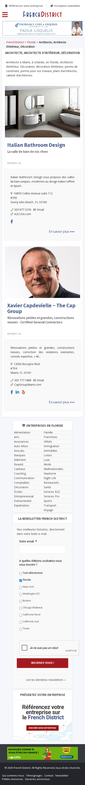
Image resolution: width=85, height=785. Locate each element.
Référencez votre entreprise (25, 6)
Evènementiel (22, 501)
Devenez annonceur (37, 779)
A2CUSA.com (22, 214)
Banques (19, 455)
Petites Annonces (12, 779)
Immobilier (50, 451)
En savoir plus (62, 231)
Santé (47, 487)
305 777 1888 (22, 380)
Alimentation (22, 432)
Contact (48, 775)
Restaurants (51, 482)
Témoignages (34, 775)
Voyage (48, 510)
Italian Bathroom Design (36, 145)
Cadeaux (19, 469)
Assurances (21, 441)
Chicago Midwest (32, 607)
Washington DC (31, 593)
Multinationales (53, 469)
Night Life (50, 478)
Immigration (51, 446)
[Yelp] (23, 392)
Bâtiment (20, 460)
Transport (50, 505)
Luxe (47, 460)
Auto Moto (21, 446)
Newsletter (61, 775)
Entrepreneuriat (24, 496)
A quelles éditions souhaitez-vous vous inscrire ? (40, 562)
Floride (31, 42)
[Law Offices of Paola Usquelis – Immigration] (42, 28)
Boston (27, 600)
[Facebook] (11, 221)
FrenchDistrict (15, 42)
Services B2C (52, 492)
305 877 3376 (22, 209)
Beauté (18, 464)
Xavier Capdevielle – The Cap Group (41, 308)
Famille (48, 432)
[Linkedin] (17, 392)
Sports (48, 501)
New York (28, 586)
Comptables (21, 482)
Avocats (19, 451)
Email (40, 209)
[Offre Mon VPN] (42, 753)
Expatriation (21, 505)
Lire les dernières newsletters (46, 680)
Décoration (21, 487)
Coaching (20, 473)
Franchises (50, 437)
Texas (26, 628)
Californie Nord (31, 614)
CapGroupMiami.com (27, 384)
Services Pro (52, 496)
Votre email (28, 541)
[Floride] (42, 14)
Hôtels (48, 441)
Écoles (18, 492)
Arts (16, 437)
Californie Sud (31, 621)
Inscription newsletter (67, 6)
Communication (24, 478)
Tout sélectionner (33, 573)
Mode (47, 464)
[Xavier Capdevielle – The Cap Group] (42, 272)
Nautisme (50, 473)
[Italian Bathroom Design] (42, 111)
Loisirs (48, 455)
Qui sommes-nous (13, 775)
